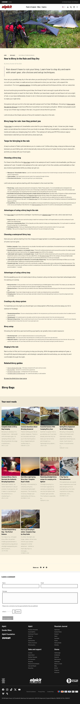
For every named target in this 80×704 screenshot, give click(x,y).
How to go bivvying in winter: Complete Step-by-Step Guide (28, 532)
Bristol (56, 668)
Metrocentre (57, 659)
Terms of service (32, 642)
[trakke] (10, 1)
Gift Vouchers (31, 659)
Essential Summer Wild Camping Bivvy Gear (47, 428)
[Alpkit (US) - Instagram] (7, 689)
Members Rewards (33, 629)
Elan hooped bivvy (36, 204)
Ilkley (55, 666)
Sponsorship (31, 640)
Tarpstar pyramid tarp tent (68, 265)
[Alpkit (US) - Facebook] (3, 689)
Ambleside (57, 655)
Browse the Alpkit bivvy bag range (15, 378)
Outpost (56, 634)
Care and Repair (32, 666)
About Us (30, 636)
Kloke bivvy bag (33, 199)
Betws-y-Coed (58, 663)
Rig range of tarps (44, 255)
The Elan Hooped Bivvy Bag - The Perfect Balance (9, 532)
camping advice (24, 85)
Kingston (56, 670)
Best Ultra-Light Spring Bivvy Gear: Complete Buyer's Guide (28, 479)
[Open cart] (74, 7)
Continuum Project (33, 634)
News (55, 636)
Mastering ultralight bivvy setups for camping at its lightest (48, 479)
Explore (44, 7)
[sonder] (5, 1)
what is (4, 611)
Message (4, 591)
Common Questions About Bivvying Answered (29, 428)
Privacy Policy (41, 691)
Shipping (30, 661)
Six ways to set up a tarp (13, 371)
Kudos (56, 640)
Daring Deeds (57, 642)
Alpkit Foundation (8, 634)
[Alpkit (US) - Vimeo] (3, 693)
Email (42, 583)
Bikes (39, 7)
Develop (56, 645)
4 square (36, 252)
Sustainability (31, 632)
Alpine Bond (31, 655)
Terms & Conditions (31, 691)
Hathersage (57, 652)
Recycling (30, 668)
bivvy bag (8, 126)
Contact (30, 652)
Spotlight (12, 55)
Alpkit (4, 626)
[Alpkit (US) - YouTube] (19, 689)
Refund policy (31, 645)
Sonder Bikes (7, 630)
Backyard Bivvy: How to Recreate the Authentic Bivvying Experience (9, 479)
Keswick (56, 657)
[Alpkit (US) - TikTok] (11, 689)
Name (3, 583)
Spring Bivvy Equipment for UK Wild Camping (67, 428)
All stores (56, 672)
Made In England (31, 7)
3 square (32, 252)
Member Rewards (32, 657)
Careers (30, 638)
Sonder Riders (58, 632)
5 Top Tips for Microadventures (65, 478)
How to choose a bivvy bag (14, 368)
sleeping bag (46, 215)
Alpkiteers (57, 629)
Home (5, 55)
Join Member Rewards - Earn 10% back (70, 1)
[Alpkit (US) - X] (15, 689)
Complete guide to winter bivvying (16, 373)
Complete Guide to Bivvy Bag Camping (9, 428)
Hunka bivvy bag (32, 195)
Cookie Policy (50, 691)
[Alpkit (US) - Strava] (7, 693)
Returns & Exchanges (33, 663)
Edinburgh (57, 661)
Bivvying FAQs (11, 369)
